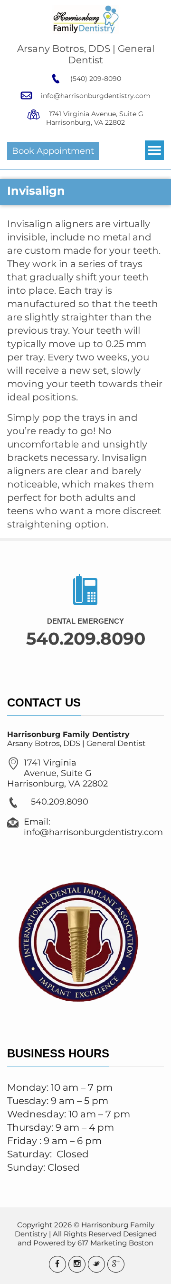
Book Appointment (53, 151)
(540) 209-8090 (94, 78)
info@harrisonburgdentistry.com (95, 95)
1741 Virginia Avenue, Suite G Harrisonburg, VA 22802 (94, 118)
